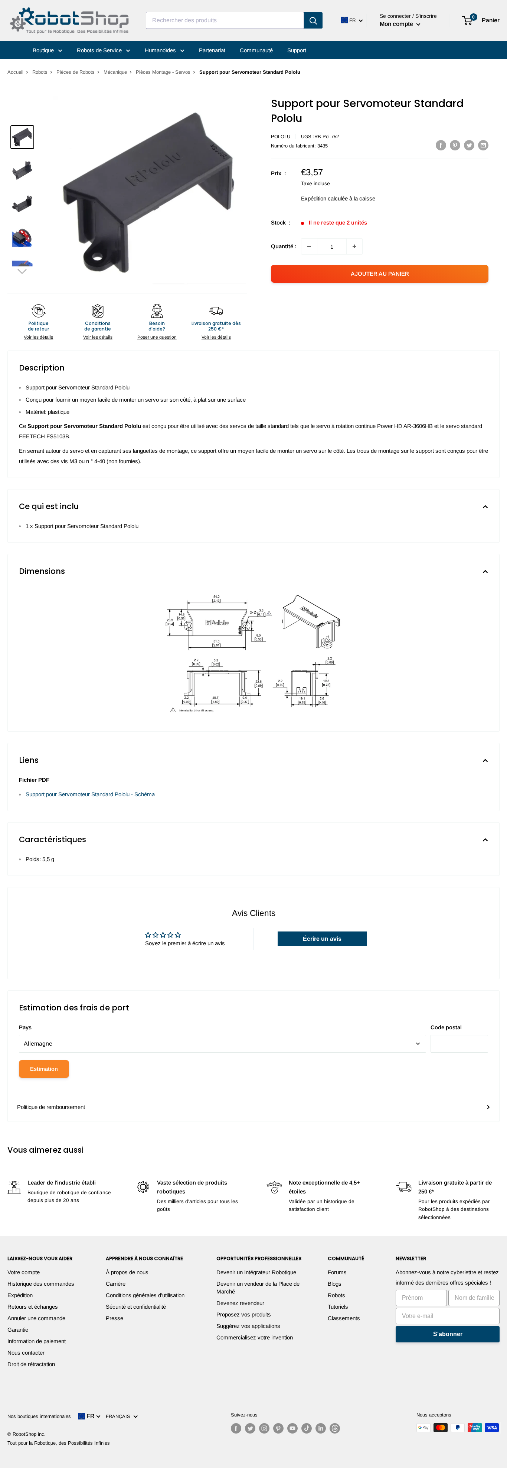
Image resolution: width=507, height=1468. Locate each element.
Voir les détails (38, 337)
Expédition (20, 1295)
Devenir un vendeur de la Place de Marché (258, 1288)
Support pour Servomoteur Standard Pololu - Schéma (90, 794)
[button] (22, 271)
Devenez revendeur (240, 1303)
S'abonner (447, 1334)
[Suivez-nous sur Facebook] (236, 1428)
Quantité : (284, 246)
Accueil (15, 72)
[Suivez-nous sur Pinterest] (278, 1428)
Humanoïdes (161, 50)
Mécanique (115, 72)
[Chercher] (313, 20)
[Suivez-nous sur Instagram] (264, 1428)
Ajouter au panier (380, 273)
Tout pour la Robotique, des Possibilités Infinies (58, 1443)
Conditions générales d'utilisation (145, 1295)
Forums (337, 1272)
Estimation (44, 1069)
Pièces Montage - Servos (163, 72)
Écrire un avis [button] (322, 939)
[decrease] (309, 246)
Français (119, 1416)
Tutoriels (338, 1306)
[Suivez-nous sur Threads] (335, 1428)
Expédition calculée (324, 198)
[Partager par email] (483, 145)
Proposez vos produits (243, 1314)
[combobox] (225, 20)
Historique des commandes (40, 1284)
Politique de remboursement (51, 1107)
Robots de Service (100, 50)
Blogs (334, 1284)
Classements (344, 1318)
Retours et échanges (32, 1306)
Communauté (256, 50)
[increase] (354, 246)
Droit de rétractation (31, 1364)
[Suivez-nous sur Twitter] (250, 1428)
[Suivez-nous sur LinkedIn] (320, 1428)
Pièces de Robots (75, 72)
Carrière (115, 1284)
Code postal (446, 1027)
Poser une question (157, 337)
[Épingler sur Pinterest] (455, 145)
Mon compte (397, 24)
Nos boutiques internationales (39, 1416)
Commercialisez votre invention (254, 1337)
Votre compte (23, 1272)
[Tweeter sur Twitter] (469, 145)
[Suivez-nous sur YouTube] (292, 1428)
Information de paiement (36, 1341)
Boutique (44, 50)
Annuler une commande (36, 1318)
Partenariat (212, 50)
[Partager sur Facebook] (441, 145)
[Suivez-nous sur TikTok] (306, 1428)
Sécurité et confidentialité (136, 1306)
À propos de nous (127, 1272)
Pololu (280, 136)
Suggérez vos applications (248, 1326)
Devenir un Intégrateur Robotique (256, 1272)
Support (296, 50)
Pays (25, 1027)
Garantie (17, 1329)
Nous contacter (26, 1352)
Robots (40, 72)
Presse (114, 1318)
